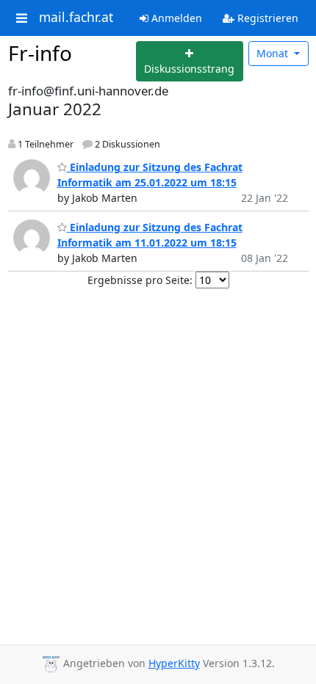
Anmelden (175, 18)
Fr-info (40, 53)
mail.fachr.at (76, 17)
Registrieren (266, 18)
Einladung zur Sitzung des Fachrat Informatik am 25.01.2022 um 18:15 (150, 174)
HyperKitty (174, 663)
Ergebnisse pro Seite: (140, 280)
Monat (273, 53)
